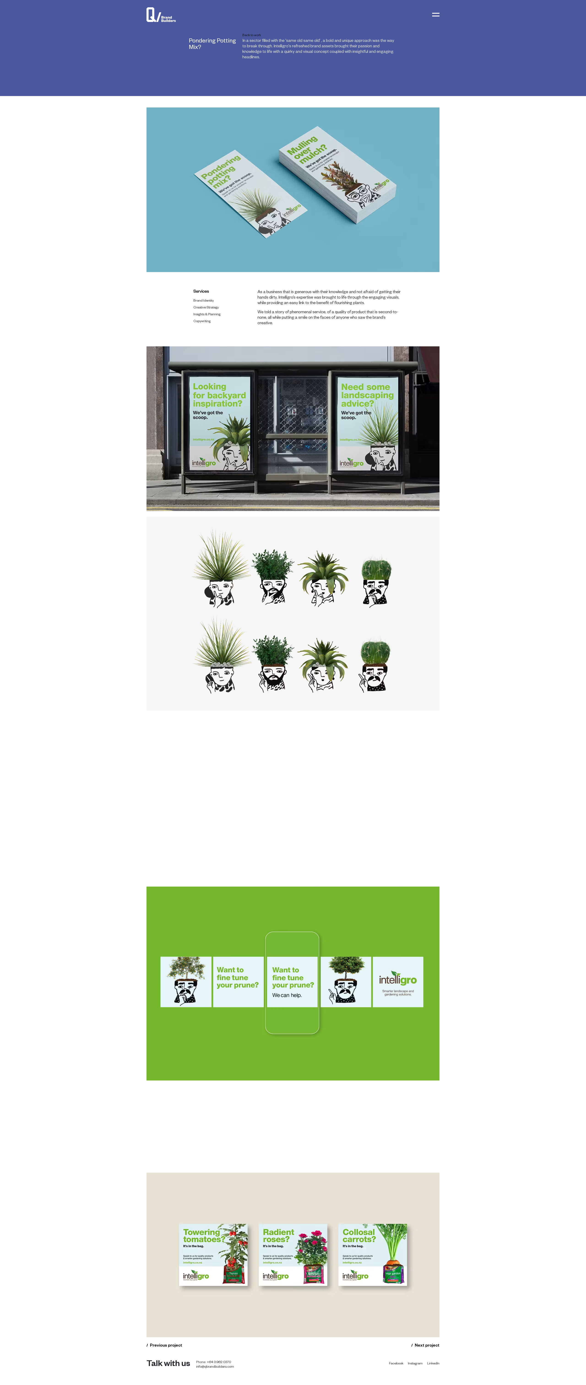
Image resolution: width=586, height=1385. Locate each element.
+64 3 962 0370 (219, 1362)
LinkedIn (433, 1364)
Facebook (396, 1364)
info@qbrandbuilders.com (215, 1367)
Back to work (251, 35)
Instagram (415, 1364)
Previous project (166, 1346)
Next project (427, 1346)
